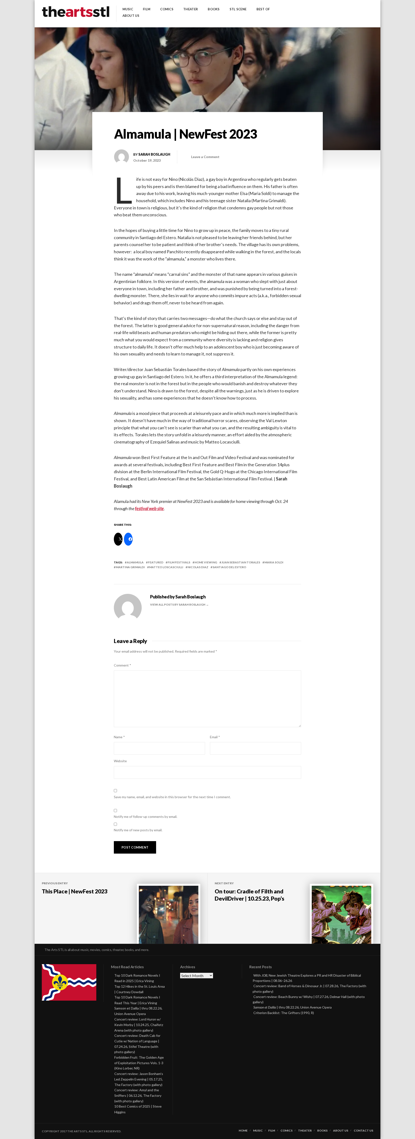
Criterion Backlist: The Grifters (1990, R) (283, 1013)
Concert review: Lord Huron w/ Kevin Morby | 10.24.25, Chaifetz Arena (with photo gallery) (138, 1024)
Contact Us (363, 1130)
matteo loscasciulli (166, 567)
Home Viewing (206, 562)
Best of (263, 9)
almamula (135, 562)
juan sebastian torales (240, 562)
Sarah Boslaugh (154, 154)
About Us (131, 16)
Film (146, 9)
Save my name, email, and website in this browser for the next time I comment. (172, 797)
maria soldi (273, 562)
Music (127, 9)
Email (215, 737)
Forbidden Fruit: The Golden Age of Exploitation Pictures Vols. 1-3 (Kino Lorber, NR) (139, 1062)
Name (119, 737)
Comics (166, 9)
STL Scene (238, 9)
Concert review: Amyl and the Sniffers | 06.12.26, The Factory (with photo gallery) (137, 1095)
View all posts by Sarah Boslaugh (178, 604)
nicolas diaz (198, 567)
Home (243, 1130)
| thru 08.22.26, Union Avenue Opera (292, 1007)
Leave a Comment (205, 157)
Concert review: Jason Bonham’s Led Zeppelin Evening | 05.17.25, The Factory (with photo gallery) (138, 1079)
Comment (122, 665)
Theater (190, 9)
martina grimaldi (130, 567)
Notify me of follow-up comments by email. (145, 816)
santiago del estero (229, 567)
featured (155, 562)
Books (214, 9)
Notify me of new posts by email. (138, 830)
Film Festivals (179, 562)
